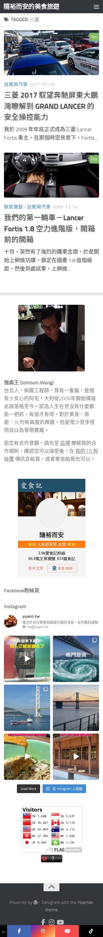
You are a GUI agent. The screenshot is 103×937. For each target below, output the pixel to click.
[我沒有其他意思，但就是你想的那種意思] (27, 659)
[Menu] (96, 6)
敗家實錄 (13, 207)
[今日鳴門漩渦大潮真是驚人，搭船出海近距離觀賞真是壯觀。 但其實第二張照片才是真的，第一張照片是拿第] (76, 659)
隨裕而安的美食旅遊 (31, 6)
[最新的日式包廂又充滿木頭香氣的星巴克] (76, 757)
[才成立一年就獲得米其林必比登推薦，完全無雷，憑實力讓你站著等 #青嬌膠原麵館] (27, 757)
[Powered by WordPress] (35, 902)
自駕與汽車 (16, 84)
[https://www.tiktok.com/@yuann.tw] (91, 931)
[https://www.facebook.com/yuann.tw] (19, 931)
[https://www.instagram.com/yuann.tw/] (43, 931)
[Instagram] (51, 922)
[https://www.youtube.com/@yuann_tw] (67, 931)
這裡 (65, 443)
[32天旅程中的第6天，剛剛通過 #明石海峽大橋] (27, 708)
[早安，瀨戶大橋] (76, 708)
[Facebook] (43, 922)
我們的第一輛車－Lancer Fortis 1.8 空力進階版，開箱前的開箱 (49, 228)
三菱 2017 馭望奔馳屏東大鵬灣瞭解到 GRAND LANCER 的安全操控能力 (51, 106)
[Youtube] (60, 922)
